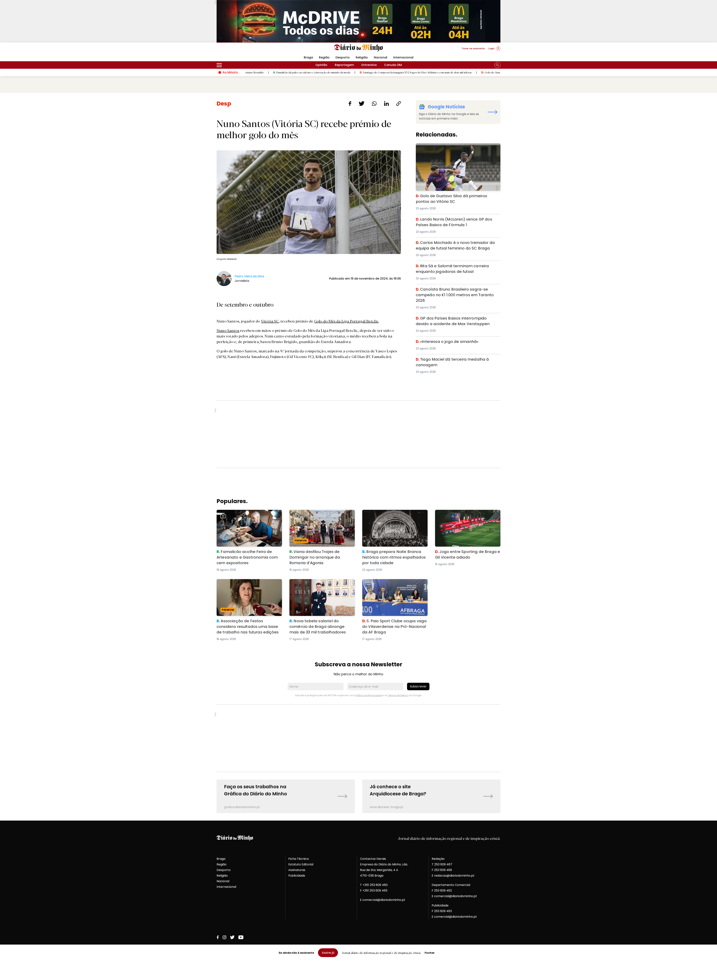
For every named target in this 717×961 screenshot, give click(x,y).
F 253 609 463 (442, 911)
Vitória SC (270, 321)
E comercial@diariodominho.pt (382, 900)
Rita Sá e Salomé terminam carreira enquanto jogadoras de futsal (450, 267)
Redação (438, 859)
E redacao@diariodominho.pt (453, 875)
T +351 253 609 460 (374, 885)
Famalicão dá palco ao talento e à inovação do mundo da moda (249, 72)
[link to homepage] (358, 48)
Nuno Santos (228, 330)
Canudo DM (393, 65)
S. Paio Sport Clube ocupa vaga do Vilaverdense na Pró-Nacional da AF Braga (394, 583)
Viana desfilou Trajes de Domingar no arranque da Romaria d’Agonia (317, 514)
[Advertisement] (358, 434)
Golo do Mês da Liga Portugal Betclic (346, 321)
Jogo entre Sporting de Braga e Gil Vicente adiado (467, 514)
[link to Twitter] (232, 937)
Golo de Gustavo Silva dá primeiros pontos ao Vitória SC (453, 72)
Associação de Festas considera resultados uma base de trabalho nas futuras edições (245, 585)
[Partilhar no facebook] (350, 103)
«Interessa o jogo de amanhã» (439, 341)
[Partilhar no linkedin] (386, 103)
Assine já (328, 953)
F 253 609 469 (442, 870)
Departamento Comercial (451, 885)
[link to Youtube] (240, 937)
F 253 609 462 (442, 890)
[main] (358, 457)
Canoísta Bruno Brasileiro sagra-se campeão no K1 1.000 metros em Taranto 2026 (454, 290)
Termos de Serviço (398, 695)
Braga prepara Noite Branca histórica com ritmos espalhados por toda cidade (394, 514)
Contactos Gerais (373, 859)
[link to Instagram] (224, 937)
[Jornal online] (236, 50)
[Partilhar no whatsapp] (374, 103)
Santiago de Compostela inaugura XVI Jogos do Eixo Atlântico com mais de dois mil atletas (353, 72)
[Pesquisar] (497, 65)
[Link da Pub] (358, 21)
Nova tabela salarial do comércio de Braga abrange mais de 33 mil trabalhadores (322, 583)
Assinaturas (296, 870)
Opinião (321, 65)
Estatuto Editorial (300, 864)
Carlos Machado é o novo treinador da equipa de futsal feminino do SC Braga (458, 244)
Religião (362, 57)
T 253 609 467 (442, 864)
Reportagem (344, 65)
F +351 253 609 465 (373, 890)
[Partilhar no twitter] (361, 103)
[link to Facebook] (218, 937)
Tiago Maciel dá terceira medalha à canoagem (452, 358)
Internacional (403, 57)
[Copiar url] (398, 103)
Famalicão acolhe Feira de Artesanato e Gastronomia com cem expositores (247, 514)
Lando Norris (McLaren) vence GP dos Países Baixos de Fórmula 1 (457, 220)
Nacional (380, 57)
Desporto (343, 57)
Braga (308, 57)
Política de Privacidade (369, 695)
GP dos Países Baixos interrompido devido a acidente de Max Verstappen (456, 319)
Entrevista (369, 65)
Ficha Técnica (298, 859)
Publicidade (296, 875)
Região (324, 57)
